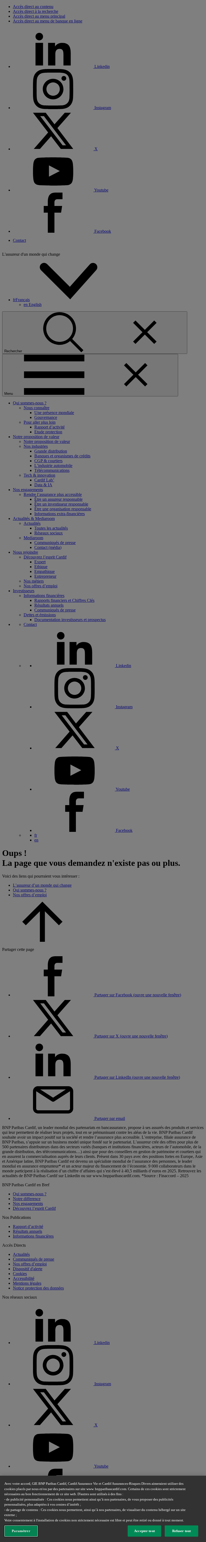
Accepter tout (144, 1531)
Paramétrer (21, 1531)
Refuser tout (181, 1531)
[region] (103, 1509)
